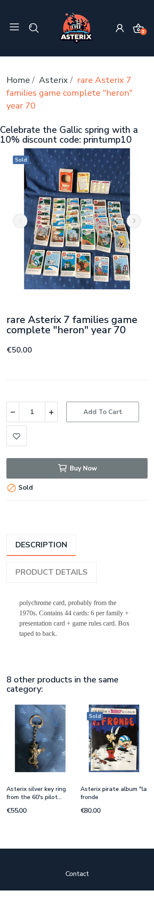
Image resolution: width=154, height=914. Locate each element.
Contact (77, 874)
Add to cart (102, 412)
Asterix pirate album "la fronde (113, 793)
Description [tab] (41, 545)
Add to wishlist (16, 436)
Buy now (83, 468)
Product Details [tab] (51, 572)
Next (134, 221)
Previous (20, 221)
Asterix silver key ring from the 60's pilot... (36, 793)
